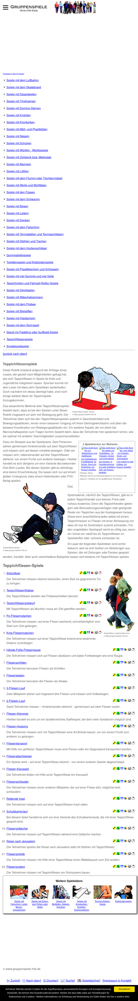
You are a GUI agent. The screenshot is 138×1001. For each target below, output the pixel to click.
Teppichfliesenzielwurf (20, 603)
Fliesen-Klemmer (17, 713)
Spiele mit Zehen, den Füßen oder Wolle (40, 904)
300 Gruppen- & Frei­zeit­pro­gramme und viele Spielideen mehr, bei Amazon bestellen (107, 467)
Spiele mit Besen (17, 206)
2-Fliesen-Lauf (15, 701)
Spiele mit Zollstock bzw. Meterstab (28, 157)
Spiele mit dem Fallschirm (22, 227)
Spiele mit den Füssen (20, 192)
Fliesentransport (16, 743)
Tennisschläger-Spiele (102, 903)
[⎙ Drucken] (50, 980)
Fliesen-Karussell (17, 769)
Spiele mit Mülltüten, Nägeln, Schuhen (61, 904)
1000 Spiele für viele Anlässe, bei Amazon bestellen (125, 464)
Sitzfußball (13, 573)
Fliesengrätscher (17, 828)
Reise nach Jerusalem (20, 841)
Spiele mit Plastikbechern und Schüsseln (32, 269)
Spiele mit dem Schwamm (23, 199)
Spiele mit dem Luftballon (22, 80)
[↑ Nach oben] (32, 980)
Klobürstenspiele (123, 901)
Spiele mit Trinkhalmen (21, 101)
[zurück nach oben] (15, 354)
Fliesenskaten (15, 675)
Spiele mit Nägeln (17, 136)
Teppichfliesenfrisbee (20, 590)
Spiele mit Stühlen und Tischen (26, 241)
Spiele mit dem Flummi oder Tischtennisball (34, 178)
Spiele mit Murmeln (18, 164)
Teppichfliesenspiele (19, 339)
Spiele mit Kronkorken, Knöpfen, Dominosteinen (81, 905)
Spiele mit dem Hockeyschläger (26, 248)
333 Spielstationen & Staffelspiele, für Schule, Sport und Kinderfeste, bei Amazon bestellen (89, 464)
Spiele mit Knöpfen (18, 115)
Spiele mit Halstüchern (20, 318)
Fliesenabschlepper (19, 756)
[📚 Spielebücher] (88, 980)
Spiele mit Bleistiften (19, 311)
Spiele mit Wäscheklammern (24, 297)
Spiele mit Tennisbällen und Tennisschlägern (35, 234)
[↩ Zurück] (13, 980)
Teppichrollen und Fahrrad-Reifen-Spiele (32, 283)
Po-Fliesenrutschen (18, 616)
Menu (9, 6)
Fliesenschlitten (16, 663)
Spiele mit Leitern (17, 213)
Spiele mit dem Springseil (22, 325)
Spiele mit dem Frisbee (21, 304)
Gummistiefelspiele (18, 255)
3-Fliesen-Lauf (15, 688)
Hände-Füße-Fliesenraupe (23, 650)
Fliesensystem (15, 867)
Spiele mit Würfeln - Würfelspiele (27, 150)
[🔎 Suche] (68, 980)
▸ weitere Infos (122, 996)
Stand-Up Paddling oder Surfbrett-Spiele (32, 332)
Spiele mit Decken (18, 220)
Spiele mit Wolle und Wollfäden (26, 185)
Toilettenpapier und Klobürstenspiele (29, 262)
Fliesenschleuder (17, 782)
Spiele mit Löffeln (17, 171)
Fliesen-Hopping (17, 726)
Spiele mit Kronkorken (20, 122)
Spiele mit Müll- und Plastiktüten (26, 129)
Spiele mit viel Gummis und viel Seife (30, 276)
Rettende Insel (15, 799)
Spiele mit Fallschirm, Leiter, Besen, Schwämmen (19, 905)
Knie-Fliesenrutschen (20, 633)
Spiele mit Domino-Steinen (23, 108)
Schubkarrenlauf (16, 811)
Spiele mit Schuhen (18, 143)
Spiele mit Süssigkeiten (21, 94)
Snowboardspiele (17, 346)
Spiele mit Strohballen (20, 290)
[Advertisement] (42, 44)
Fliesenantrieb (15, 854)
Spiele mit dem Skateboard (23, 87)
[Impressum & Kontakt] (117, 980)
